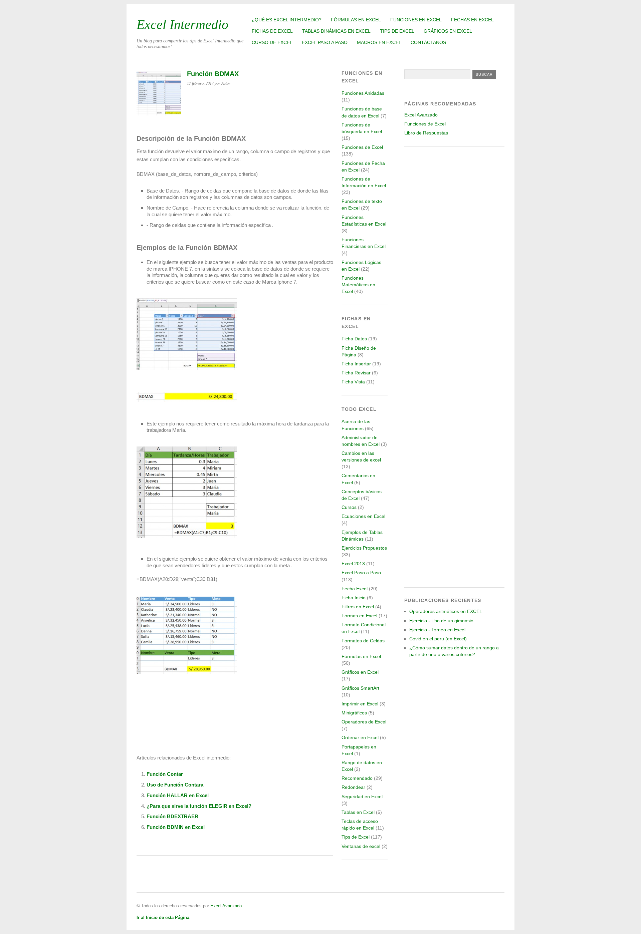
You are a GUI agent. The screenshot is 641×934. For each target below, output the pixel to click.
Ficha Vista (353, 381)
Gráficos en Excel (448, 31)
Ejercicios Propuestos (364, 548)
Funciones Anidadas (363, 93)
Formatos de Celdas (363, 640)
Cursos (349, 507)
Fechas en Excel (472, 19)
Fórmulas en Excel (356, 19)
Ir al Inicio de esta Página (163, 917)
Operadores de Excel (364, 721)
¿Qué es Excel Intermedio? (287, 19)
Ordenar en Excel (360, 737)
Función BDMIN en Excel (176, 827)
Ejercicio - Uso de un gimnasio (441, 620)
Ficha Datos (354, 338)
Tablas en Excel (358, 812)
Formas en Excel (359, 615)
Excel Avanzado (421, 114)
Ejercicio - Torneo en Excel (437, 629)
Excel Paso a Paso (325, 42)
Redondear (353, 787)
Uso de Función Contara (175, 785)
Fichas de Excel (272, 31)
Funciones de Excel (362, 147)
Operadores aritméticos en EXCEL (445, 611)
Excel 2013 (353, 563)
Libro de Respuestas (426, 132)
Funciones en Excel (416, 19)
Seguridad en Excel (362, 796)
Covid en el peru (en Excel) (438, 638)
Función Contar (165, 774)
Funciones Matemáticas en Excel (358, 284)
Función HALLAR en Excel (178, 795)
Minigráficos (354, 712)
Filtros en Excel (358, 606)
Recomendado (357, 778)
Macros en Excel (379, 42)
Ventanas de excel (361, 846)
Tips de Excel (397, 31)
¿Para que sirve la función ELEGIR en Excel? (199, 806)
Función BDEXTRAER (172, 816)
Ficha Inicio (354, 597)
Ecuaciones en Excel (363, 516)
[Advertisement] (454, 257)
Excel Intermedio (182, 24)
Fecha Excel (355, 588)
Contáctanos (428, 42)
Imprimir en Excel (360, 703)
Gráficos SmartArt (360, 688)
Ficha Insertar (356, 363)
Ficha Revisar (356, 372)
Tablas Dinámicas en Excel (336, 31)
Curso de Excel (272, 42)
